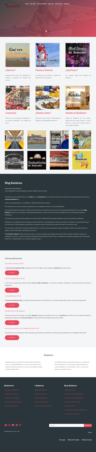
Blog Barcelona (70, 406)
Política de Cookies (87, 439)
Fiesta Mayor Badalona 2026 (14, 263)
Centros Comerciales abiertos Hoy (76, 410)
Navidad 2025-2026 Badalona (15, 311)
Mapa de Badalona (41, 390)
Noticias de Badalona (12, 390)
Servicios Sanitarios (11, 406)
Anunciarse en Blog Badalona (74, 398)
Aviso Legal (62, 439)
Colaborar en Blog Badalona (74, 394)
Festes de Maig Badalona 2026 (15, 278)
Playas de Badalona (41, 398)
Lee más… (12, 272)
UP (89, 432)
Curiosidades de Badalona (43, 406)
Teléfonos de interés (11, 394)
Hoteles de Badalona (41, 402)
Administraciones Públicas (13, 402)
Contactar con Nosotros (72, 402)
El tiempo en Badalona (12, 398)
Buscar (88, 425)
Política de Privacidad (73, 439)
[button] (46, 31)
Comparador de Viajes (72, 414)
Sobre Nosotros (70, 390)
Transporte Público (41, 394)
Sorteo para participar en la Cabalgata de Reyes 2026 (22, 328)
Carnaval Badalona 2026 (13, 296)
